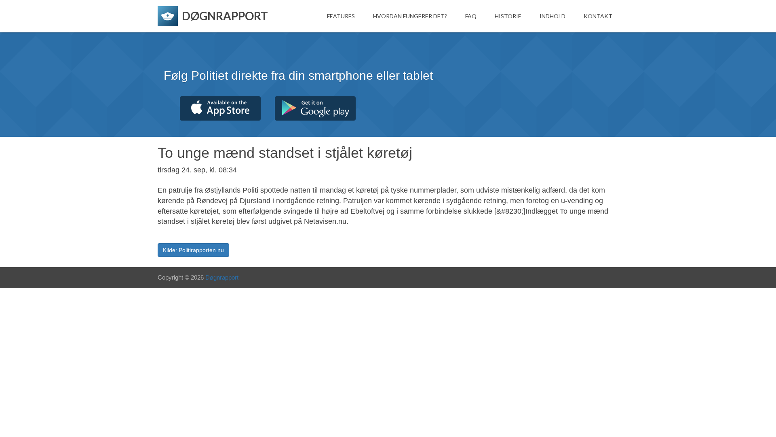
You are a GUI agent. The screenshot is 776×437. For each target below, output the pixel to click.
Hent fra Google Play (315, 108)
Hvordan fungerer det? (410, 16)
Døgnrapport (221, 277)
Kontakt (598, 16)
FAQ (471, 16)
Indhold (552, 16)
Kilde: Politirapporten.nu (193, 250)
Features (341, 16)
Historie (508, 16)
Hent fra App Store (220, 108)
